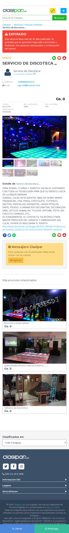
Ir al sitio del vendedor (23, 74)
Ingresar (16, 260)
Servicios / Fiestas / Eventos (28, 24)
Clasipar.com (19, 504)
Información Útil (11, 479)
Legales (6, 485)
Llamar (18, 528)
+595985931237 (25, 82)
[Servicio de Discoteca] (7, 72)
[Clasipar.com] (14, 11)
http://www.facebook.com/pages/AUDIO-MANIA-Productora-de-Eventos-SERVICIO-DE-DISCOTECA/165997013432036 (34, 228)
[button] (52, 10)
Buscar (60, 17)
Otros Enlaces (10, 491)
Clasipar (6, 24)
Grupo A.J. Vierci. (52, 507)
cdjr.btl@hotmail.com (29, 85)
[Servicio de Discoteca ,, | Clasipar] (8, 161)
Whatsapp (52, 528)
